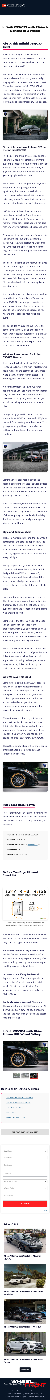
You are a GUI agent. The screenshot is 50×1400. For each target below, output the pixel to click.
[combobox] (25, 1151)
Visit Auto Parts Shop (14, 1107)
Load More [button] (25, 1370)
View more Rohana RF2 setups (18, 1102)
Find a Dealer (11, 1112)
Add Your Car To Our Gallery (25, 1132)
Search (25, 1204)
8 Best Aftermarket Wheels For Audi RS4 (22, 1327)
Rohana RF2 (33, 844)
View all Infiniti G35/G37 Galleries (19, 1097)
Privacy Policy (40, 1396)
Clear (45, 1210)
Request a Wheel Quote (15, 1117)
